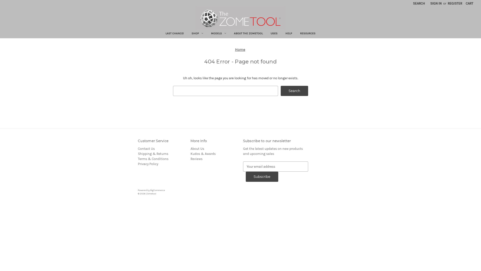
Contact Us (146, 149)
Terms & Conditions (153, 159)
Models (216, 33)
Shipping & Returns (153, 154)
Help (288, 33)
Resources (307, 33)
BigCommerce (157, 190)
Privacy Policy (148, 164)
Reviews (197, 159)
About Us (197, 149)
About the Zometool (248, 33)
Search (419, 3)
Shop (195, 33)
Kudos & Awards (203, 154)
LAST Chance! (175, 33)
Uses (274, 33)
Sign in (436, 3)
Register (455, 3)
